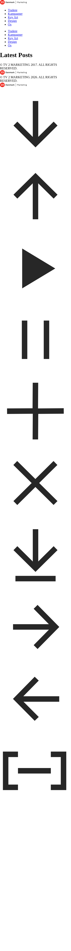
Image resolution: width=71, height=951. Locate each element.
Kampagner (15, 13)
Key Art (13, 17)
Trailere (12, 10)
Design (12, 21)
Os (9, 24)
